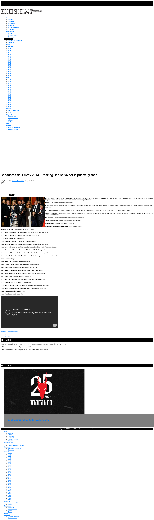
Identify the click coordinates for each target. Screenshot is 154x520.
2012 (9, 48)
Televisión (9, 39)
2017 (9, 58)
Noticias (10, 20)
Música (10, 120)
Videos (10, 112)
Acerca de (8, 125)
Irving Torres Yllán (13, 110)
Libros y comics (13, 118)
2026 (9, 76)
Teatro (10, 122)
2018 (9, 60)
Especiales (9, 114)
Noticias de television (18, 181)
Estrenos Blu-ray (13, 27)
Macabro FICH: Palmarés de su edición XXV (28, 420)
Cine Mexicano (10, 31)
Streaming (11, 43)
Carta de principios (14, 127)
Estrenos (11, 22)
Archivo (10, 46)
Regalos (8, 124)
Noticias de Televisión (15, 41)
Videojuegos (12, 116)
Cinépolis (11, 29)
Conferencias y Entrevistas (13, 36)
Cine (7, 18)
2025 (9, 74)
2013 (9, 50)
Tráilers (8, 77)
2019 (9, 62)
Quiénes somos (13, 129)
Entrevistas (11, 24)
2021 (9, 66)
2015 (9, 54)
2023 (9, 70)
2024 (9, 72)
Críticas (8, 44)
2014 (9, 52)
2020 (9, 64)
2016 (9, 56)
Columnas (8, 108)
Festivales (11, 26)
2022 (9, 68)
